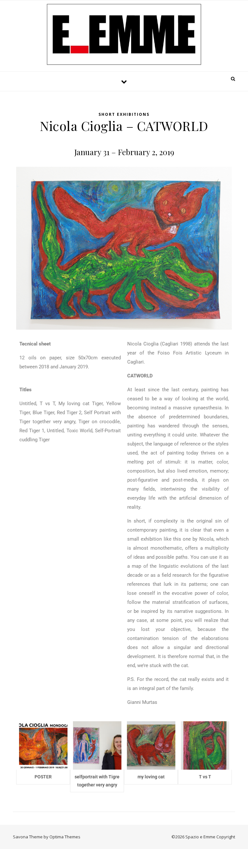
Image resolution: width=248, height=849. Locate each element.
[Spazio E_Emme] (124, 34)
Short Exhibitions (124, 114)
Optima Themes (64, 837)
